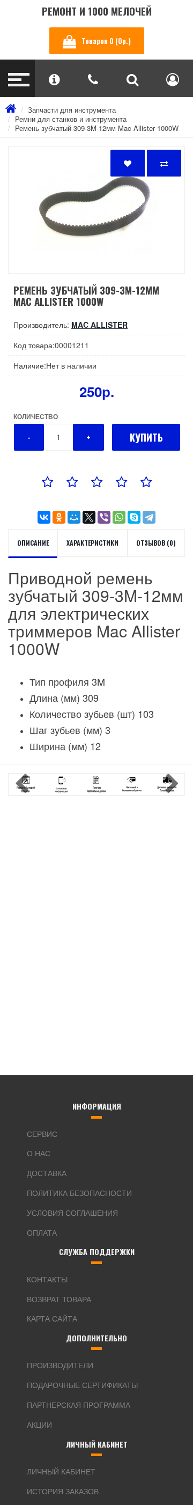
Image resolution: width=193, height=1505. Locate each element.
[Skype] (134, 517)
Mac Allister (99, 324)
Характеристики (92, 542)
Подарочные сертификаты (82, 1384)
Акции (39, 1424)
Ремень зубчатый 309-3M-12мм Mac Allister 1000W (97, 128)
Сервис (42, 1133)
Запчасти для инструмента (72, 110)
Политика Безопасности (79, 1192)
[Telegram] (149, 517)
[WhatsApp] (119, 517)
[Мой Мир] (74, 517)
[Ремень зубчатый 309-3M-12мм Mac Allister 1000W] (96, 210)
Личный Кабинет (61, 1471)
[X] (89, 517)
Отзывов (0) (156, 542)
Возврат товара (59, 1299)
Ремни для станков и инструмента (71, 119)
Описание (33, 542)
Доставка (46, 1173)
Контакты (47, 1279)
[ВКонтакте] (44, 517)
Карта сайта (52, 1318)
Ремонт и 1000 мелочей (97, 11)
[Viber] (104, 517)
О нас (38, 1153)
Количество (35, 416)
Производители (60, 1365)
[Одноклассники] (59, 517)
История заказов (63, 1491)
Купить (146, 437)
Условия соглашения (72, 1212)
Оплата (42, 1232)
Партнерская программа (78, 1404)
